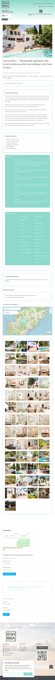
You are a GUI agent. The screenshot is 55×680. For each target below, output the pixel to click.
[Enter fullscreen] (50, 315)
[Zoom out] (50, 311)
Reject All (19, 674)
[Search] (51, 667)
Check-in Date (6, 561)
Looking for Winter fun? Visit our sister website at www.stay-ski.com (40, 14)
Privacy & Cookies (34, 677)
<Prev (4, 533)
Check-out (5, 607)
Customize (9, 674)
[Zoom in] (50, 308)
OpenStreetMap (44, 334)
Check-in (5, 601)
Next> (28, 533)
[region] (18, 668)
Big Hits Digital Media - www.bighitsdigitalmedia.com (30, 678)
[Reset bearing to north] (50, 313)
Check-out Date (7, 567)
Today (15, 533)
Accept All (28, 674)
